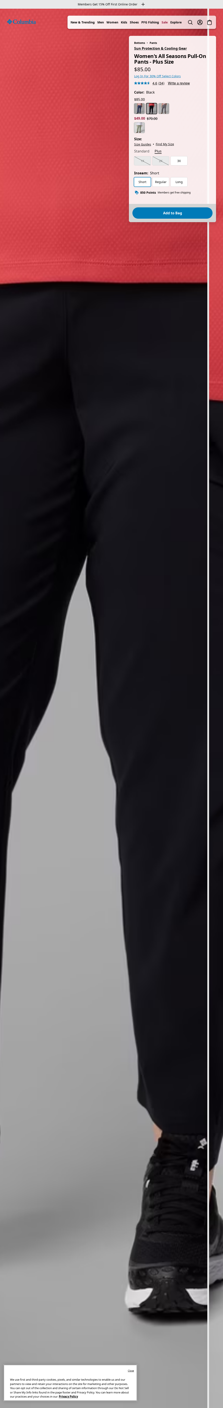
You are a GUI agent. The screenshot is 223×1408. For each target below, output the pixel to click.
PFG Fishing (150, 22)
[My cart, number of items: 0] (209, 22)
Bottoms (139, 43)
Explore (176, 22)
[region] (111, 708)
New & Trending (83, 22)
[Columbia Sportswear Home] (21, 21)
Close (131, 1370)
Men (100, 22)
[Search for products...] (190, 22)
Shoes (134, 22)
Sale (165, 22)
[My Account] (200, 22)
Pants (153, 43)
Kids (124, 22)
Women (112, 22)
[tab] (141, 152)
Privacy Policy (68, 1396)
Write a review (179, 83)
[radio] (139, 108)
